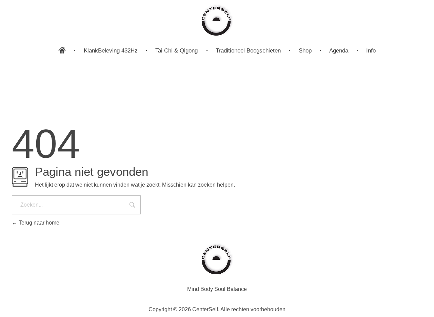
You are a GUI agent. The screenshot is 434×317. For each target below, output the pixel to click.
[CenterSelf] (217, 20)
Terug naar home (38, 223)
